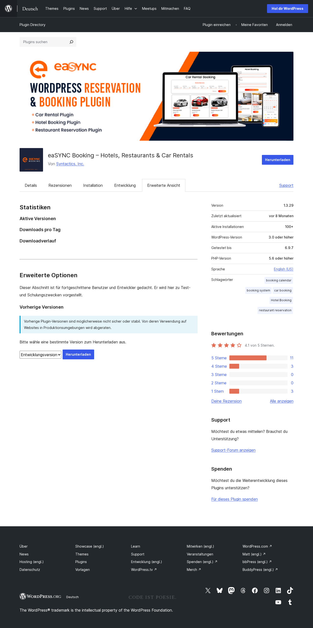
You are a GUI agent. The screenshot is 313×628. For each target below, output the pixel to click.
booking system (258, 290)
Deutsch (72, 597)
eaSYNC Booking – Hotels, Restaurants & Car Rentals (120, 155)
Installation (93, 185)
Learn (135, 546)
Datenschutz (30, 569)
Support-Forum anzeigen (233, 450)
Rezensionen (60, 185)
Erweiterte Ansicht (163, 185)
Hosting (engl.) (32, 562)
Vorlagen (82, 569)
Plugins (81, 562)
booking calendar (278, 280)
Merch (194, 569)
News (24, 554)
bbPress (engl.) (257, 562)
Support (286, 185)
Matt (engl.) (254, 554)
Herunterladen (277, 160)
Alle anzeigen (281, 401)
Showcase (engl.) (89, 546)
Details (31, 185)
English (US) (283, 269)
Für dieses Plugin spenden (234, 499)
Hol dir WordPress (287, 8)
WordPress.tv (144, 569)
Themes (82, 554)
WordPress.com (257, 546)
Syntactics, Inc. (70, 163)
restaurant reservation (275, 310)
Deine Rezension (226, 401)
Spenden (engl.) (202, 562)
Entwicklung (125, 185)
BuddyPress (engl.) (260, 569)
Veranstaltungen (200, 554)
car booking (282, 290)
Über (24, 546)
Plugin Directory (32, 25)
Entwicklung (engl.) (146, 562)
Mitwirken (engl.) (200, 546)
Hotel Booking (281, 300)
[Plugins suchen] (71, 42)
